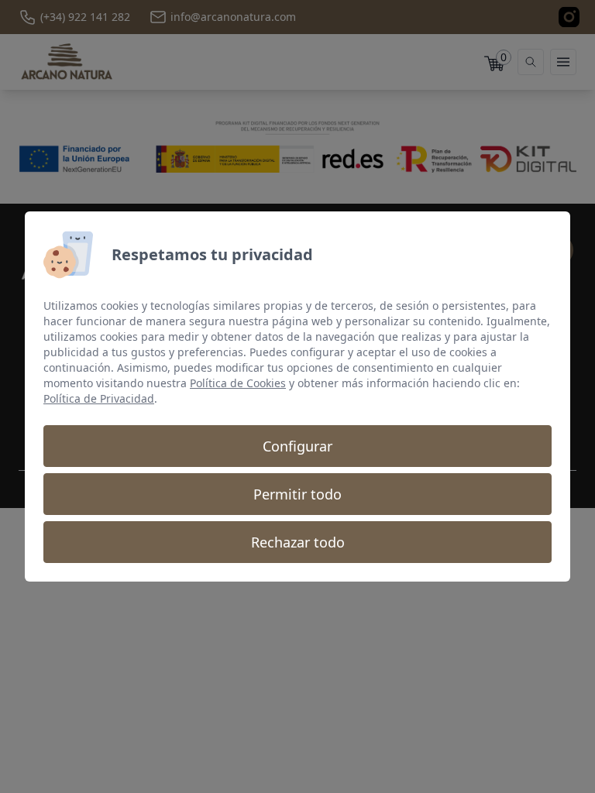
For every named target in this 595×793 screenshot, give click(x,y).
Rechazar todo (298, 542)
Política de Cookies (238, 383)
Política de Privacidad (98, 398)
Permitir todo (297, 494)
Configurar (297, 446)
